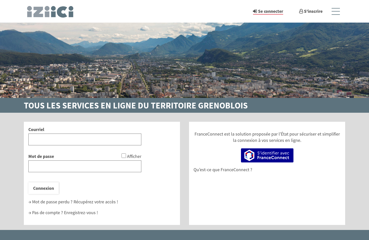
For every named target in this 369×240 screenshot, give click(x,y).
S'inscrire (313, 11)
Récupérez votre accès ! (96, 202)
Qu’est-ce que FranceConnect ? (223, 169)
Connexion (43, 188)
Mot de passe (41, 156)
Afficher (134, 156)
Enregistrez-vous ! (81, 212)
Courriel (36, 129)
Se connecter (270, 11)
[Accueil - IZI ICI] (52, 11)
